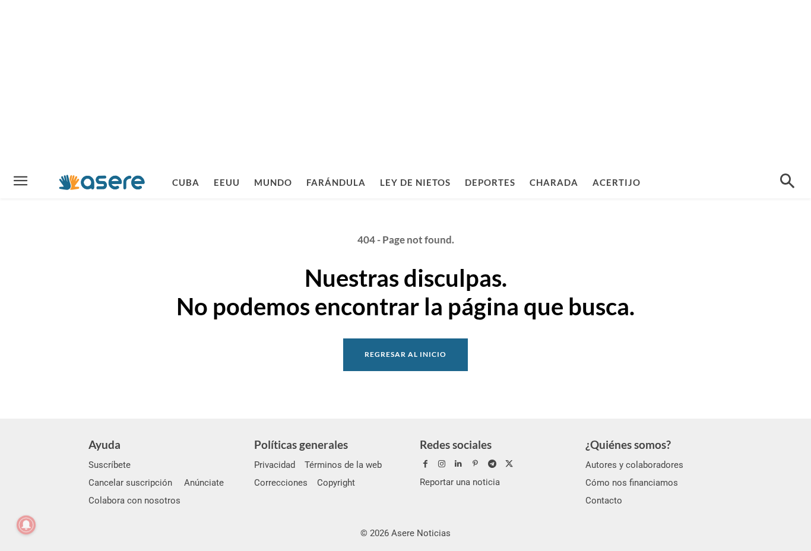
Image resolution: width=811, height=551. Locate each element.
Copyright (336, 482)
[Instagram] (441, 464)
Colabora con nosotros (134, 500)
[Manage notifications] (26, 524)
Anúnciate (204, 482)
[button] (787, 182)
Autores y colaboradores (634, 465)
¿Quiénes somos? (628, 444)
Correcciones (281, 482)
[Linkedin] (458, 464)
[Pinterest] (475, 464)
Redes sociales (456, 444)
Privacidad (274, 465)
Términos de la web (343, 465)
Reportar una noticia (460, 482)
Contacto (603, 500)
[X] (508, 464)
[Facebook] (425, 464)
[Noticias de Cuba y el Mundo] (102, 182)
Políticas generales (301, 444)
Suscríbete (109, 465)
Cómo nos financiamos (631, 482)
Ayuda (104, 444)
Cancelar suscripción (130, 482)
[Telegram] (492, 464)
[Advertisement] (405, 83)
